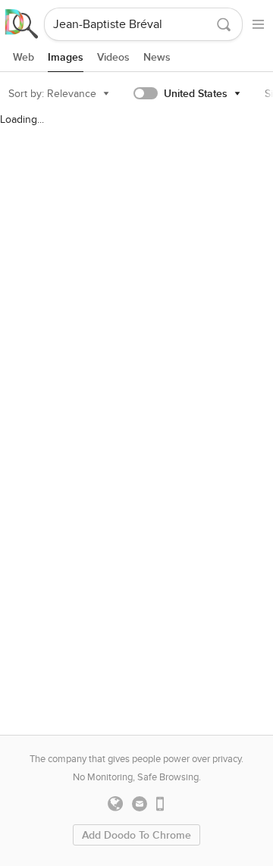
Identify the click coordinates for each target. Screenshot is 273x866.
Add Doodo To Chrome (136, 835)
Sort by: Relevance (52, 93)
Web (23, 57)
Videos (113, 57)
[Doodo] (22, 24)
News (157, 57)
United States (196, 93)
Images (65, 57)
